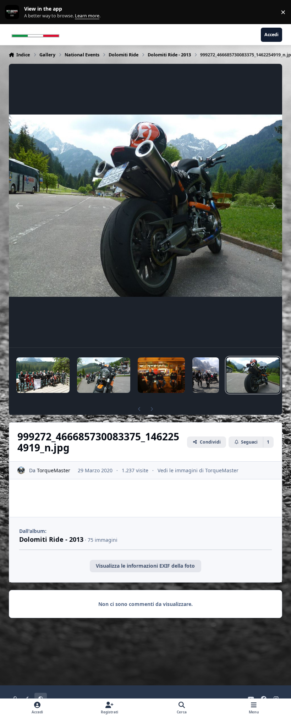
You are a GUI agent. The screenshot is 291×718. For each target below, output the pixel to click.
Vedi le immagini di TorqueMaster (198, 470)
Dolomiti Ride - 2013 (51, 539)
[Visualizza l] (43, 375)
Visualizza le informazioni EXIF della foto (145, 565)
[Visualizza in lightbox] (145, 205)
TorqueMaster (53, 470)
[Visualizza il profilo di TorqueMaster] (21, 470)
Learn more (13, 12)
